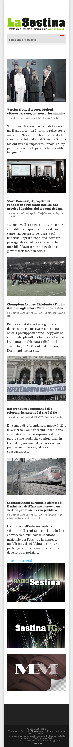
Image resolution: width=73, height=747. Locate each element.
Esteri (46, 118)
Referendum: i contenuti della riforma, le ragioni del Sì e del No (32, 410)
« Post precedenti (19, 560)
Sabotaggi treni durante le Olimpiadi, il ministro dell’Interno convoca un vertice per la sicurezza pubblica (35, 506)
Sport (48, 312)
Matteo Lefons (19, 118)
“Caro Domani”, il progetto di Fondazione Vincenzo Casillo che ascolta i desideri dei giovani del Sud (35, 204)
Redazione (36, 742)
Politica (49, 417)
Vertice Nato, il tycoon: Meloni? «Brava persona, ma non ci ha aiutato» (36, 111)
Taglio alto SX (32, 517)
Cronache (49, 213)
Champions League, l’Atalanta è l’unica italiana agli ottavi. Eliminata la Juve (36, 306)
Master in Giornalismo (32, 731)
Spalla (54, 118)
